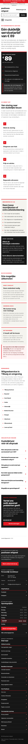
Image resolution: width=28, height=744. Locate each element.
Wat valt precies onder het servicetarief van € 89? (9, 451)
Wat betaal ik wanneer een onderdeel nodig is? (9, 458)
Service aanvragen (14, 523)
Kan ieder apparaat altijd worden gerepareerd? (11, 474)
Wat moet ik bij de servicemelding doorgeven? (12, 481)
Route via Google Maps (9, 628)
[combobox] (10, 15)
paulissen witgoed (5, 9)
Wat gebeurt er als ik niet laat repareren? (10, 466)
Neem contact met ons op (10, 564)
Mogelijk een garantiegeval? (10, 488)
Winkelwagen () (21, 9)
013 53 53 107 (7, 520)
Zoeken (23, 15)
